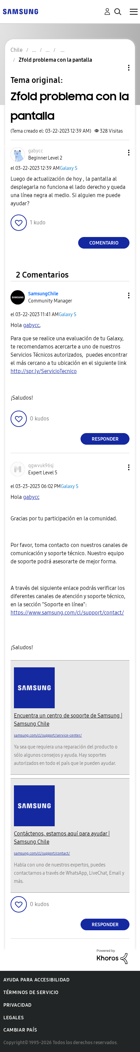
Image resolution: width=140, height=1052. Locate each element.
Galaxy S (68, 168)
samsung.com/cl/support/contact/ (42, 853)
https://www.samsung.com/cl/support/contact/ (67, 612)
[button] (117, 152)
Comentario (104, 243)
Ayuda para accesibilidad (36, 980)
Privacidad (17, 1005)
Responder (105, 439)
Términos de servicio (31, 992)
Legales (13, 1018)
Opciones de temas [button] (117, 67)
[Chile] (20, 11)
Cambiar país (20, 1030)
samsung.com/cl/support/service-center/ (48, 735)
